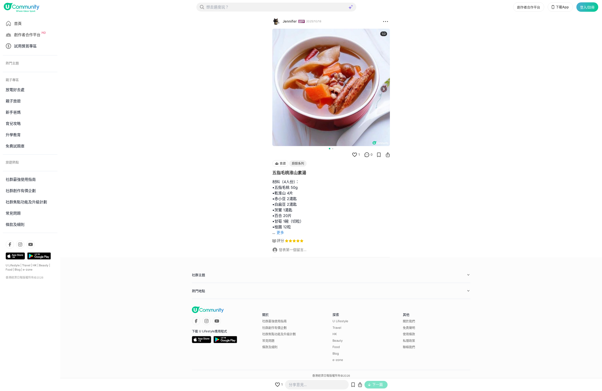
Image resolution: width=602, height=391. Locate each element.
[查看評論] (367, 155)
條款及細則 (269, 347)
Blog (17, 269)
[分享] (388, 155)
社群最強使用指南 (274, 321)
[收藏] (379, 155)
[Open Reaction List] (385, 21)
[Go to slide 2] (332, 148)
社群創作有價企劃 (274, 327)
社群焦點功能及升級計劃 (279, 334)
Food (9, 269)
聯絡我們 (409, 347)
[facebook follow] (10, 244)
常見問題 (268, 340)
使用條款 (409, 334)
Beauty (43, 265)
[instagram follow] (20, 244)
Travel (26, 265)
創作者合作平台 (528, 7)
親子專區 (12, 80)
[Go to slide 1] (329, 148)
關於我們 (409, 321)
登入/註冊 (587, 7)
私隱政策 (409, 340)
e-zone (27, 269)
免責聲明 (409, 327)
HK (35, 265)
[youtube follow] (30, 244)
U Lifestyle (13, 265)
